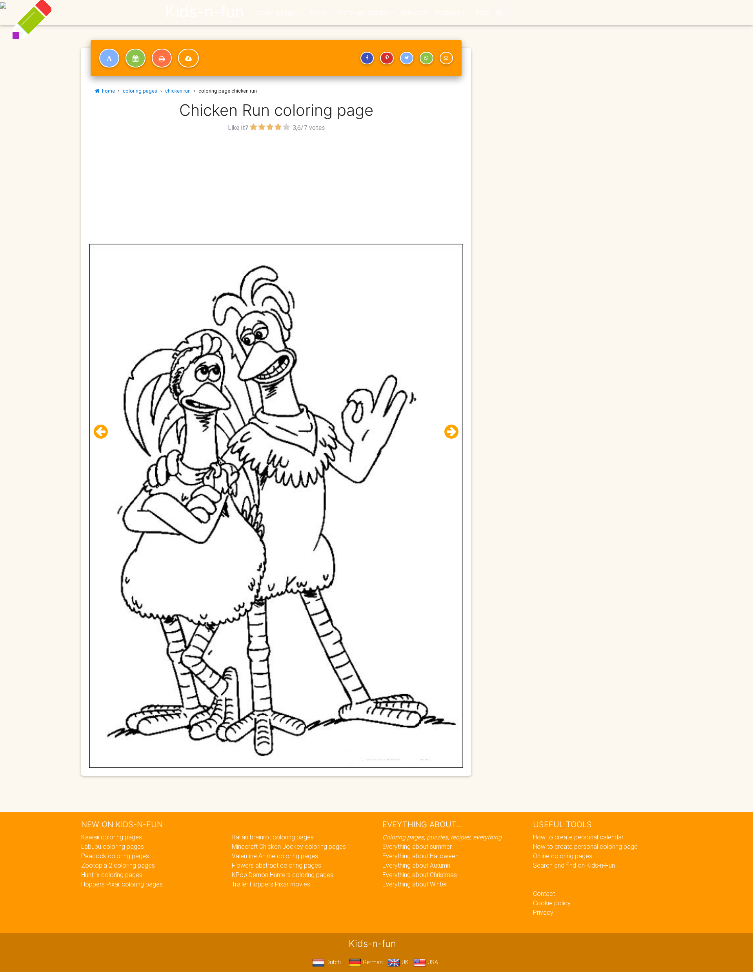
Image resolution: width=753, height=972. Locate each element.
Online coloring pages (562, 856)
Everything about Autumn (416, 865)
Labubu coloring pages (112, 846)
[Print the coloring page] (162, 58)
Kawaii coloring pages (111, 837)
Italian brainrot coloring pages (273, 837)
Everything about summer (417, 846)
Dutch (333, 962)
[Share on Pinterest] (386, 58)
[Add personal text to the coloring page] (109, 58)
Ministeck (414, 12)
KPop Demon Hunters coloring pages (282, 875)
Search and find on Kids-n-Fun (574, 865)
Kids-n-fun (204, 12)
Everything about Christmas (419, 875)
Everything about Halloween (420, 856)
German (372, 962)
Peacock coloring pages (115, 856)
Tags (482, 12)
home (107, 91)
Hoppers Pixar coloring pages (122, 884)
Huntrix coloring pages (111, 875)
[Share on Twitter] (406, 58)
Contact (544, 893)
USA (432, 962)
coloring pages (140, 91)
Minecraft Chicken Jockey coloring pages (289, 846)
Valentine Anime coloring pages (275, 856)
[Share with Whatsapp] (426, 58)
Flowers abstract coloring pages (276, 865)
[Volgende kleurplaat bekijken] (448, 431)
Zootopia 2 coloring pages (118, 865)
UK (404, 962)
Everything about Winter (414, 884)
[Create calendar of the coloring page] (136, 58)
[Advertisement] (276, 189)
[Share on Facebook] (367, 58)
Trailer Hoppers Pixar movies (271, 884)
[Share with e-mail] (446, 58)
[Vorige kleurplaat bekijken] (104, 431)
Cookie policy (552, 903)
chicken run (178, 91)
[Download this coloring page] (188, 58)
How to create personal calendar (578, 837)
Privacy (543, 912)
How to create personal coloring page (585, 846)
